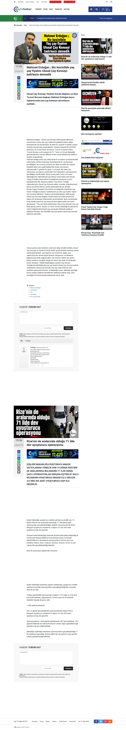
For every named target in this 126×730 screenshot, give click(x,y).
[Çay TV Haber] (22, 9)
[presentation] (20, 18)
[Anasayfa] (15, 2)
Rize (51, 9)
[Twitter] (18, 80)
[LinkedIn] (18, 84)
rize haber (33, 294)
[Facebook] (18, 77)
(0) (39, 365)
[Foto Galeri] (111, 2)
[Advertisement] (52, 123)
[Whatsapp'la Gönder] (18, 87)
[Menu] (91, 9)
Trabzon (58, 9)
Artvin (66, 9)
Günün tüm (106, 18)
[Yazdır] (18, 94)
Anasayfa (34, 721)
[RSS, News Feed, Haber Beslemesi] (110, 721)
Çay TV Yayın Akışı (69, 2)
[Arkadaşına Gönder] (18, 91)
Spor (45, 9)
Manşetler (20, 2)
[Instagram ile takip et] (105, 721)
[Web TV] (107, 2)
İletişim (48, 721)
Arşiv (37, 2)
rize (31, 292)
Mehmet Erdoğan (35, 288)
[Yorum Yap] (18, 98)
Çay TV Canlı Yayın (55, 2)
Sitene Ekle (44, 2)
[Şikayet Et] (70, 365)
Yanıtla (33, 365)
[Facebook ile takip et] (96, 721)
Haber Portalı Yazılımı (23, 727)
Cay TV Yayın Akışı (83, 721)
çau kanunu (33, 290)
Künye (41, 721)
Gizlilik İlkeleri (63, 721)
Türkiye (38, 9)
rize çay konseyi (35, 296)
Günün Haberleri (30, 2)
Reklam (54, 721)
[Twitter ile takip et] (100, 721)
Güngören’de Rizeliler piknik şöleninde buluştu (52, 18)
